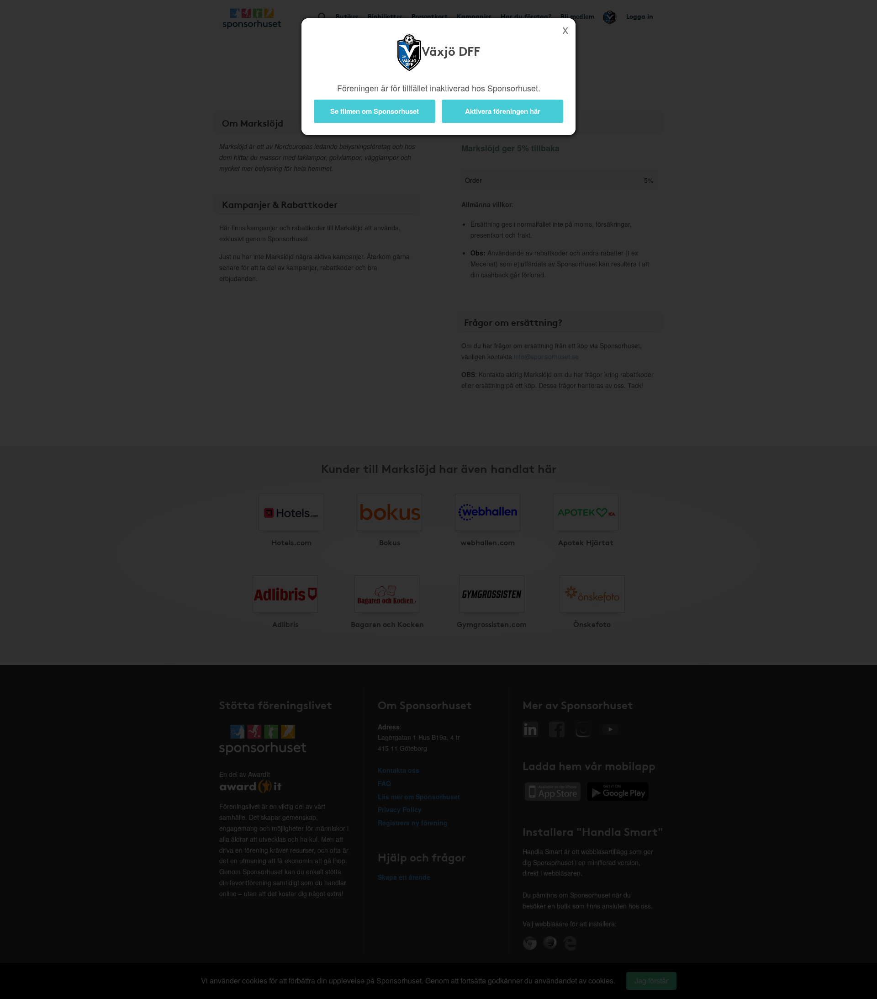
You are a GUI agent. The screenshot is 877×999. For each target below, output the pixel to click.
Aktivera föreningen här (502, 111)
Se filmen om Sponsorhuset (374, 111)
